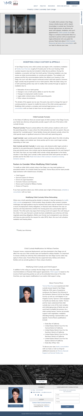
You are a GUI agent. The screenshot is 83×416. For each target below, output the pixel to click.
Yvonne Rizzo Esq (48, 286)
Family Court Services (23, 69)
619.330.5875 (74, 3)
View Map (41, 381)
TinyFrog (60, 413)
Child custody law (64, 33)
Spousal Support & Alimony (25, 178)
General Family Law (56, 353)
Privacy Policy (49, 413)
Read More (46, 406)
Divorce (60, 351)
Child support (54, 272)
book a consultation (62, 347)
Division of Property (22, 186)
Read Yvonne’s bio (15, 406)
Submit (67, 406)
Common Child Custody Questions (41, 402)
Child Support (20, 175)
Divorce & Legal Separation (24, 180)
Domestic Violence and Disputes (26, 182)
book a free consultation (65, 43)
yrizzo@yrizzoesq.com (46, 392)
